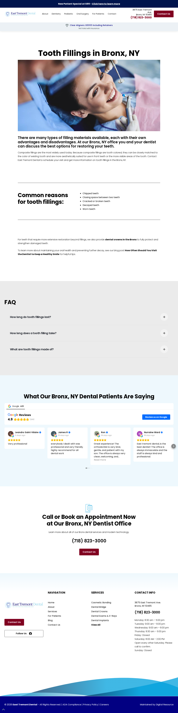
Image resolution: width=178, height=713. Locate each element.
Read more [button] (100, 459)
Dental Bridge (98, 607)
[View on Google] (10, 434)
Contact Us (163, 13)
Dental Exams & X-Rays (104, 616)
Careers (104, 704)
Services (52, 611)
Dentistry (56, 13)
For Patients (98, 13)
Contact (112, 13)
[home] (20, 14)
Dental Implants (100, 620)
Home (51, 602)
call (137, 646)
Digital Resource (165, 704)
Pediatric (68, 13)
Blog (50, 620)
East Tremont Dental (29, 160)
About (45, 13)
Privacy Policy (90, 704)
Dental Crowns (99, 611)
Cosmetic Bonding (101, 602)
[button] (56, 14)
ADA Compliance (72, 704)
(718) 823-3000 (141, 17)
